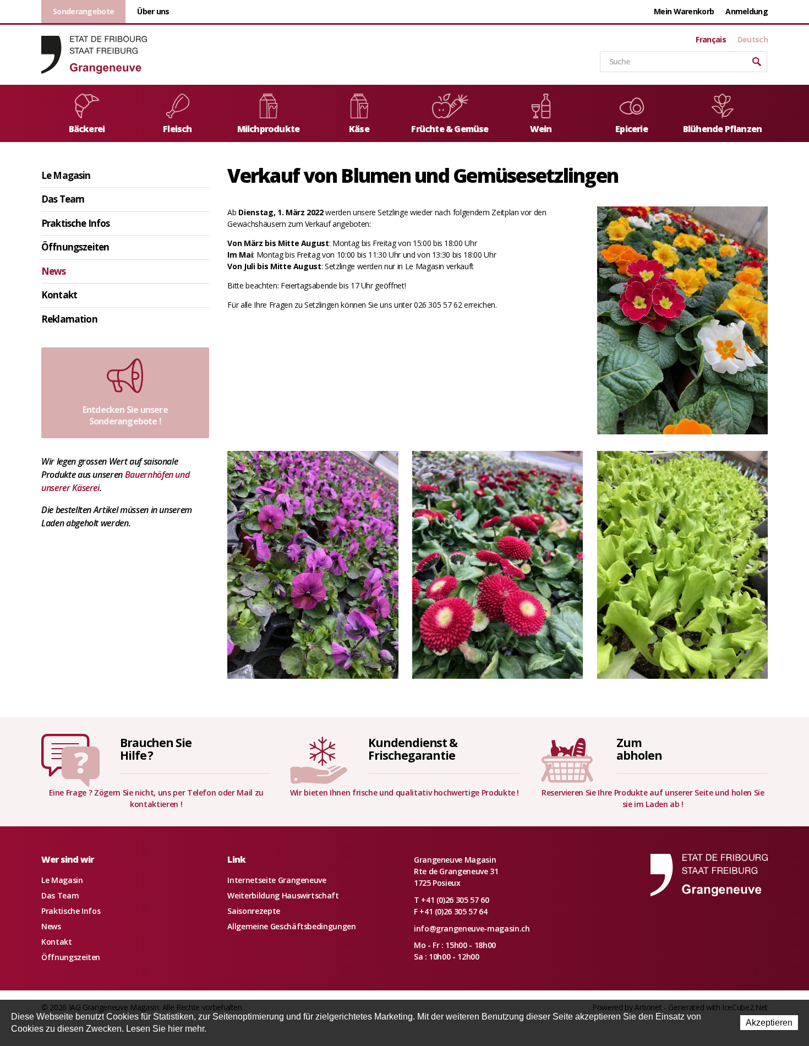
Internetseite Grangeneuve (276, 880)
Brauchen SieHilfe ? (156, 749)
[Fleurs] (682, 319)
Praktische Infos (75, 223)
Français (710, 39)
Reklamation (69, 319)
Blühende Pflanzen (722, 129)
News (53, 271)
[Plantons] (682, 563)
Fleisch (177, 129)
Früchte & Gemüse (449, 129)
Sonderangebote (83, 11)
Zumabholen (639, 749)
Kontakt (59, 294)
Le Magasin (66, 175)
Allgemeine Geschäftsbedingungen (291, 926)
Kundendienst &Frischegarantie (412, 749)
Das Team (62, 199)
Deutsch (752, 39)
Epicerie (631, 129)
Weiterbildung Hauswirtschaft (282, 895)
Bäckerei (87, 129)
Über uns (153, 11)
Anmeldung (746, 11)
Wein (541, 129)
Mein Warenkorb (684, 11)
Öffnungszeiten (75, 247)
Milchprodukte (268, 129)
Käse (359, 129)
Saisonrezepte (253, 911)
